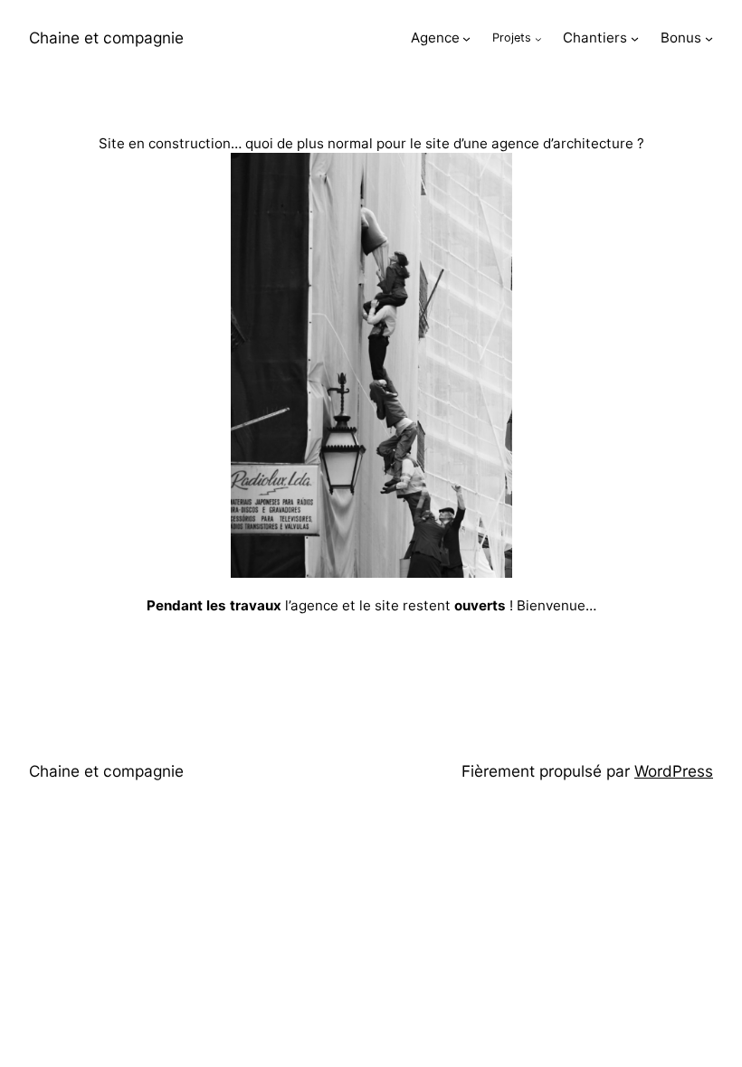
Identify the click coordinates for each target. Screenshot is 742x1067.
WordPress (673, 770)
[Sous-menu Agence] (466, 38)
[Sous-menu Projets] (538, 38)
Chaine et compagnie (106, 37)
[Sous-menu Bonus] (709, 38)
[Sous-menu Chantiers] (635, 38)
